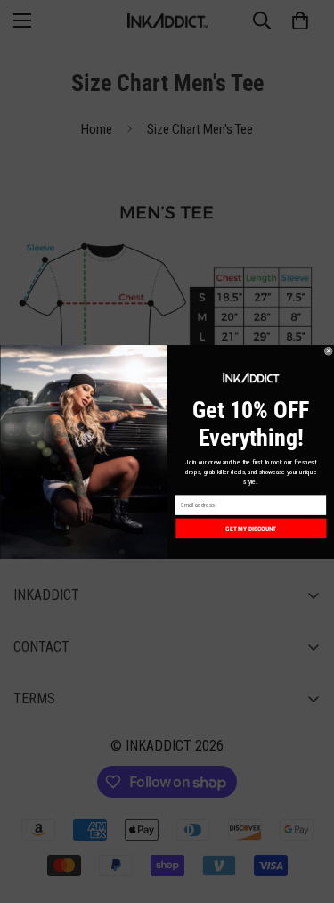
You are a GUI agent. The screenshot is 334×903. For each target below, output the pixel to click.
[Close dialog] (328, 351)
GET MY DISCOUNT (250, 528)
